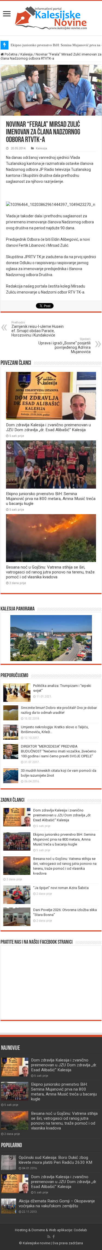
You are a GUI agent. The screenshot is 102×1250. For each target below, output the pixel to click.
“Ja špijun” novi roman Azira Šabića (61, 888)
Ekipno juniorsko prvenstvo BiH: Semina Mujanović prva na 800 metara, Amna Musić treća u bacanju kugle (50, 498)
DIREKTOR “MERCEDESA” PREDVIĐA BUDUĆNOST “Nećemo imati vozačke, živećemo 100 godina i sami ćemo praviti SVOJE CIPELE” (58, 751)
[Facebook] (53, 1236)
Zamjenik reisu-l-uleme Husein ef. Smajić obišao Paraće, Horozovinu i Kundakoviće (37, 329)
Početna (10, 54)
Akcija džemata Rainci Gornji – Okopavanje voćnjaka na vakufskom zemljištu (57, 1203)
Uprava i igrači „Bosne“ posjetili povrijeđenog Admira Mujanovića (64, 345)
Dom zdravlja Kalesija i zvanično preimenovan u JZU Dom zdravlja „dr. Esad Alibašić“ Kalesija (48, 427)
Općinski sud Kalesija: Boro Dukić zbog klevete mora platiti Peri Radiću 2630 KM (55, 1160)
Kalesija (26, 54)
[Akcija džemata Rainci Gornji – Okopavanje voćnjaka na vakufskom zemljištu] (8, 1206)
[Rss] (49, 1236)
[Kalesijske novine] (51, 17)
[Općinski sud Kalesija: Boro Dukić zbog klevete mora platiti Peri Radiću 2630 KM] (8, 1162)
